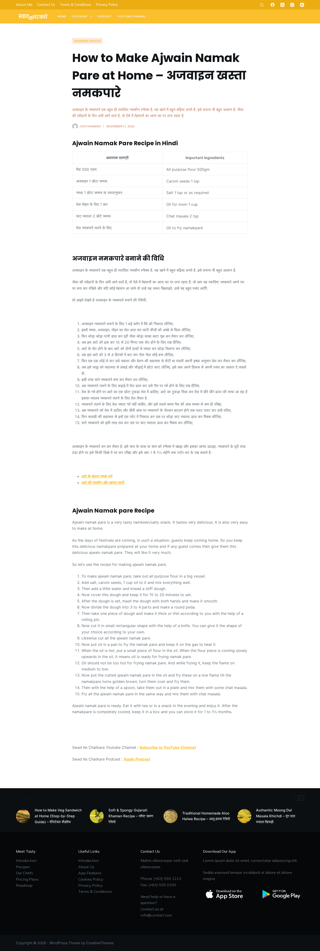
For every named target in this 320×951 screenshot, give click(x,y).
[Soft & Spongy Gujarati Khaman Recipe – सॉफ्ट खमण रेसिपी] (97, 816)
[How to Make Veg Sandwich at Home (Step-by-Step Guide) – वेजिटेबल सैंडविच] (23, 816)
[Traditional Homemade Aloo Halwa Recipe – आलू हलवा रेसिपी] (171, 816)
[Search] (262, 5)
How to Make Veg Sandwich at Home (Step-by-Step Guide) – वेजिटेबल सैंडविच (58, 816)
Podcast (105, 16)
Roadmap (24, 885)
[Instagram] (292, 5)
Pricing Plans (27, 879)
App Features (89, 873)
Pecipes (23, 866)
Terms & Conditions (75, 4)
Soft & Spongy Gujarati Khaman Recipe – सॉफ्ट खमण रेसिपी (130, 816)
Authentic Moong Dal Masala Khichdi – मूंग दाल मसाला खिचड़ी (275, 816)
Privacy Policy (107, 4)
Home (61, 16)
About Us (86, 866)
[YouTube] (302, 5)
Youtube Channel (132, 16)
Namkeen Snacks (87, 41)
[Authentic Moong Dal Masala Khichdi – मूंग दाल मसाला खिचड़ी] (244, 816)
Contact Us (46, 4)
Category (79, 16)
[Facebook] (273, 5)
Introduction (26, 860)
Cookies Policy (90, 879)
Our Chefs (24, 873)
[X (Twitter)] (282, 5)
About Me (24, 4)
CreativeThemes (100, 943)
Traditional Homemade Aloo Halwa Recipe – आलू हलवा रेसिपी (206, 816)
